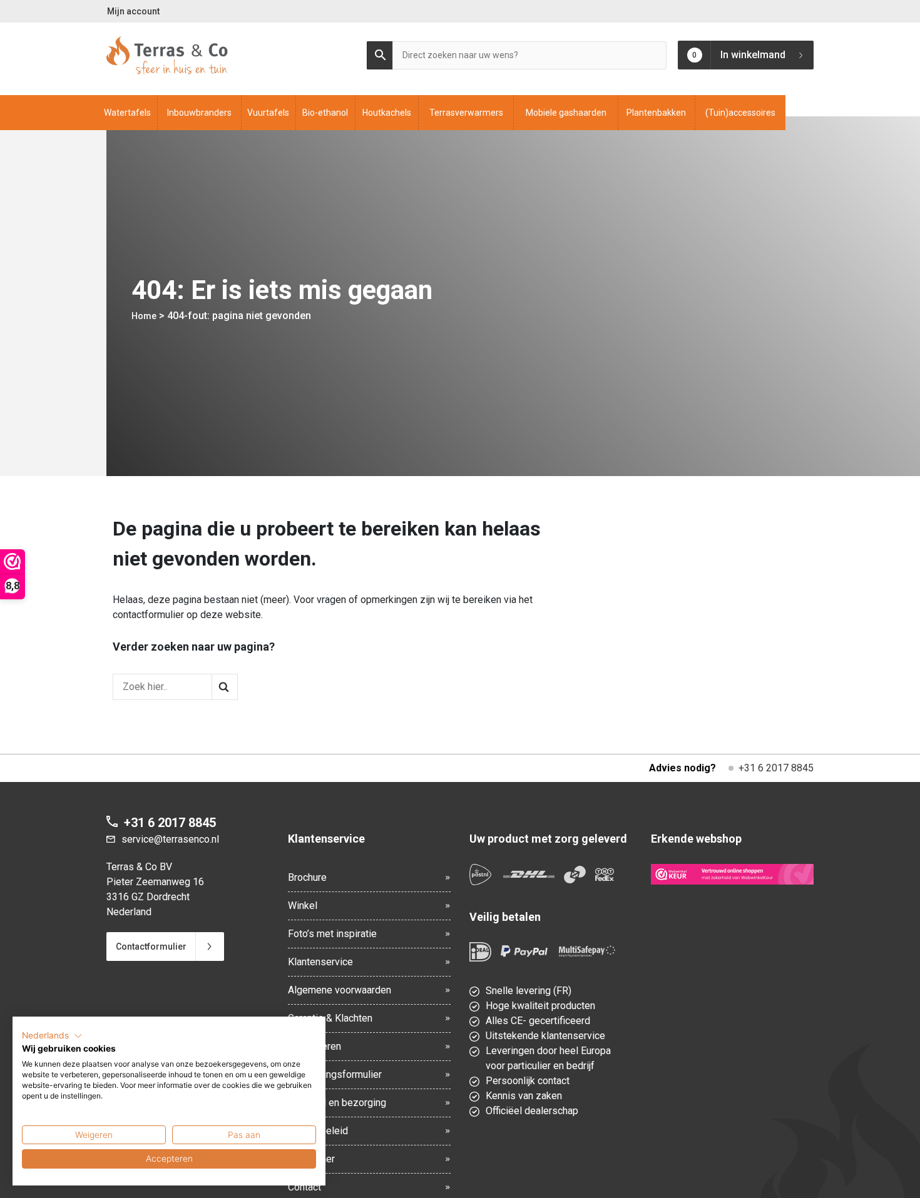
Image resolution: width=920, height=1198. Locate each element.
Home (143, 316)
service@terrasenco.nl (170, 839)
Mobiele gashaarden (566, 113)
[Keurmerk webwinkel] (732, 874)
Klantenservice (320, 962)
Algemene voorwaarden (339, 990)
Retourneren (314, 1046)
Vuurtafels (268, 113)
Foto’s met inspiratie (332, 934)
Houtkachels (386, 113)
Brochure (307, 877)
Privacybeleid (318, 1131)
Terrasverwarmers (466, 113)
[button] (52, 1035)
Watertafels (127, 113)
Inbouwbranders (199, 113)
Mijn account (133, 11)
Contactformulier (151, 947)
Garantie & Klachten (330, 1018)
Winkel (302, 905)
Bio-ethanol (325, 113)
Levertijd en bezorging (337, 1103)
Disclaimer (311, 1159)
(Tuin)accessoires (740, 113)
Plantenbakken (656, 113)
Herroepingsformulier (335, 1074)
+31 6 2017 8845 (776, 768)
